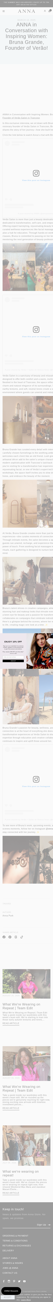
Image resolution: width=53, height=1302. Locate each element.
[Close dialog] (51, 634)
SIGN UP (13, 661)
